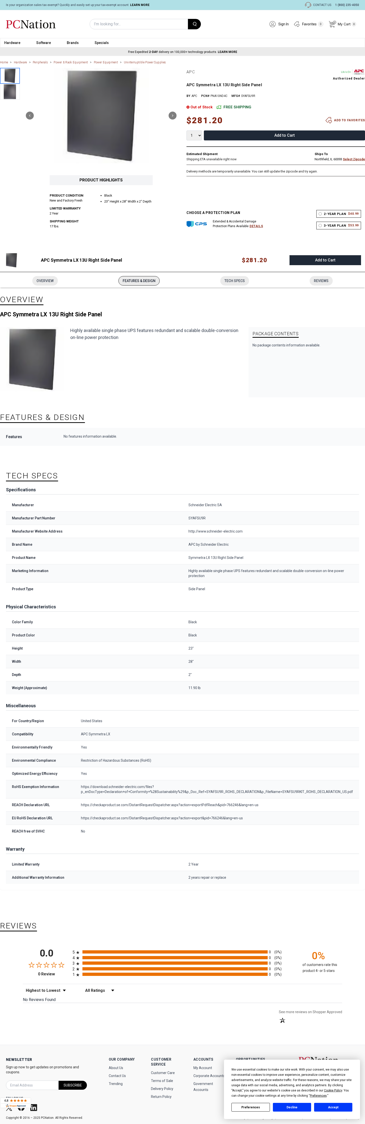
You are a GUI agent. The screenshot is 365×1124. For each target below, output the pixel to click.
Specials (102, 43)
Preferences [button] (318, 1095)
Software (43, 43)
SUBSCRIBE (73, 1085)
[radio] (182, 952)
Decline (292, 1107)
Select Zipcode (354, 159)
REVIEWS (321, 281)
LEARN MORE (139, 5)
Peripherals (40, 62)
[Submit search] (194, 24)
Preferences (250, 1107)
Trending (116, 1084)
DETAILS (256, 226)
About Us (116, 1068)
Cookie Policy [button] (333, 1090)
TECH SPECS (234, 281)
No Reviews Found (39, 999)
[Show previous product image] (30, 116)
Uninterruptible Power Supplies (145, 62)
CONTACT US (322, 5)
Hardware (12, 43)
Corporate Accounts (209, 1076)
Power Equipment (106, 62)
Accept (333, 1107)
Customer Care (163, 1073)
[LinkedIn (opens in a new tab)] (34, 1107)
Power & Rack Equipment (71, 62)
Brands (73, 43)
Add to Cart (284, 135)
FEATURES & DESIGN (139, 281)
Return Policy (161, 1097)
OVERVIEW (45, 281)
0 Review (54, 974)
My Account (202, 1068)
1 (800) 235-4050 (347, 5)
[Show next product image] (173, 116)
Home (4, 62)
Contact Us (117, 1076)
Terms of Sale (162, 1081)
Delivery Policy (162, 1089)
